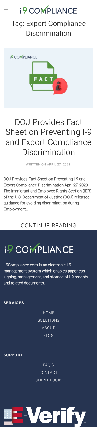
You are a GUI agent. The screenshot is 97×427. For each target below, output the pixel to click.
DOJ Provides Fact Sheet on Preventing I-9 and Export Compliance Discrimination (48, 137)
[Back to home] (48, 9)
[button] (6, 9)
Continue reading (49, 226)
